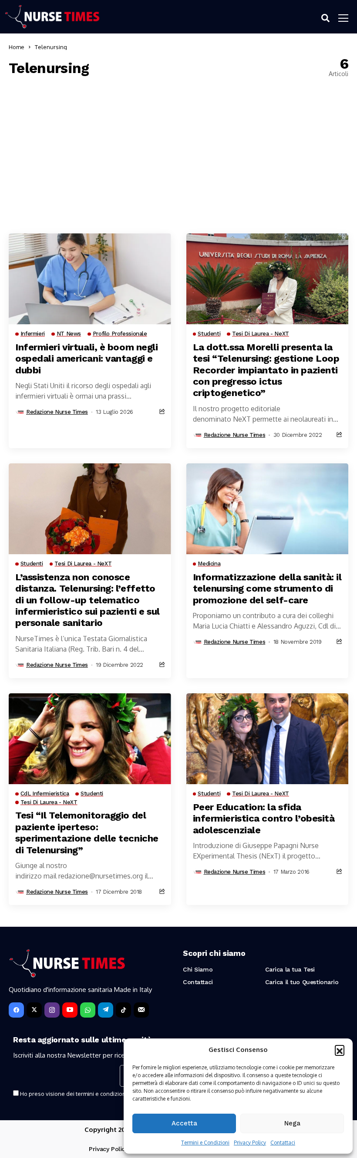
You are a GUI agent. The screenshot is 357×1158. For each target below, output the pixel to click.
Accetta (184, 1123)
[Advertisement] (178, 155)
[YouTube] (69, 1010)
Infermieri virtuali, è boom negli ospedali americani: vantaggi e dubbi (86, 359)
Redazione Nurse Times (57, 412)
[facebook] (16, 1010)
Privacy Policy (250, 1142)
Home (16, 46)
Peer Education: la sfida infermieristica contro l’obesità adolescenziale (264, 818)
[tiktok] (123, 1010)
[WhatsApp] (87, 1010)
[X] (34, 1010)
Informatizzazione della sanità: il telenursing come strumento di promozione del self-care (267, 589)
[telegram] (105, 1010)
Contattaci (282, 1142)
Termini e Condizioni (205, 1142)
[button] (339, 1049)
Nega (292, 1123)
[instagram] (52, 1010)
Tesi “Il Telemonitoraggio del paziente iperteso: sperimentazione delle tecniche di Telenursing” (86, 832)
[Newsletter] (141, 1010)
